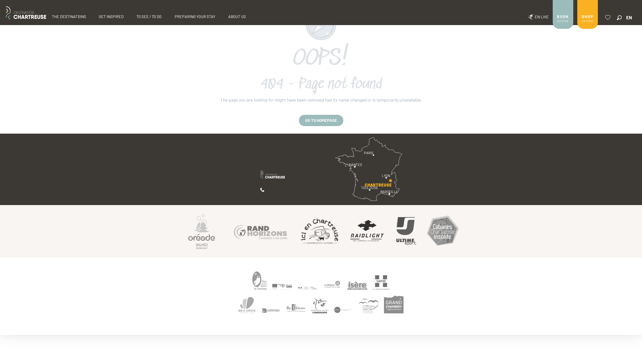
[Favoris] (608, 17)
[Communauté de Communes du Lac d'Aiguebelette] (343, 310)
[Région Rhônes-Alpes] (332, 284)
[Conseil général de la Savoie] (381, 283)
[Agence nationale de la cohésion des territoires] (307, 288)
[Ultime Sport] (406, 231)
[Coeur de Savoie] (368, 306)
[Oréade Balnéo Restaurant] (201, 231)
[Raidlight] (367, 231)
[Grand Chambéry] (393, 304)
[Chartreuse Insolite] (443, 231)
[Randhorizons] (260, 231)
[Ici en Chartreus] (319, 231)
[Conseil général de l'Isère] (357, 286)
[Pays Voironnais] (295, 308)
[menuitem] (26, 12)
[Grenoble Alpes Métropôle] (319, 306)
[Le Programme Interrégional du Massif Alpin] (282, 287)
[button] (619, 17)
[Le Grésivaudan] (270, 310)
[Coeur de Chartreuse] (247, 305)
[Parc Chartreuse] (260, 281)
